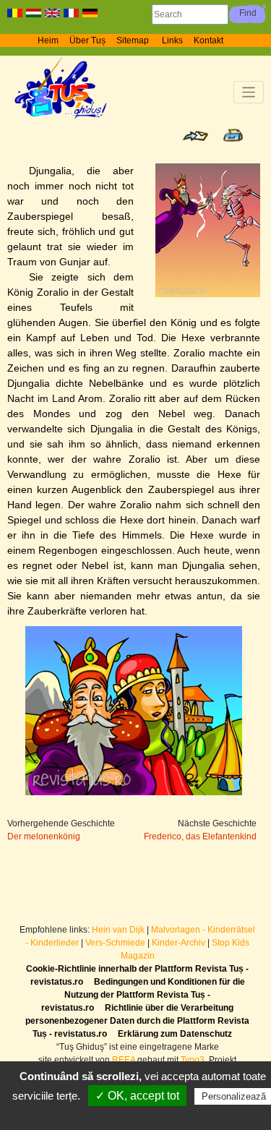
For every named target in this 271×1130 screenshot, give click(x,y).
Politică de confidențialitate (143, 1115)
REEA (123, 1060)
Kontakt (208, 40)
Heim (48, 40)
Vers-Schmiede (115, 943)
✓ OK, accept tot (137, 1096)
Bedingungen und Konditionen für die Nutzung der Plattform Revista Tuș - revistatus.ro (143, 995)
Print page (233, 135)
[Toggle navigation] (248, 92)
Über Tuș (87, 40)
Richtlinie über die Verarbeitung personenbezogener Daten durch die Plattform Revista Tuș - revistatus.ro (137, 1021)
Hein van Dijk (118, 930)
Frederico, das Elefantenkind (200, 836)
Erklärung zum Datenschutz (175, 1034)
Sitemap (133, 40)
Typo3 (193, 1060)
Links (172, 40)
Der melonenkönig (43, 836)
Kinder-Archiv (179, 943)
